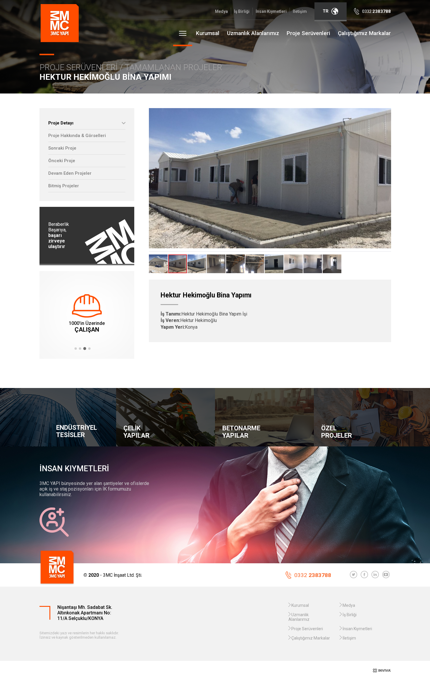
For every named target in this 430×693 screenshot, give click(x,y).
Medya (221, 11)
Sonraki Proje (62, 148)
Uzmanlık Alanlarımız (253, 33)
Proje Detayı (60, 123)
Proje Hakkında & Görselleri (77, 135)
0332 (312, 575)
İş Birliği (242, 11)
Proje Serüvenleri (308, 33)
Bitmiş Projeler (63, 185)
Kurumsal (207, 33)
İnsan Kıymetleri (271, 11)
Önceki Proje (61, 160)
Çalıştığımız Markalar (364, 33)
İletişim (300, 11)
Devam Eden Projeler (70, 173)
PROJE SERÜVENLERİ (79, 67)
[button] (75, 348)
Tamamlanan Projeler (173, 67)
